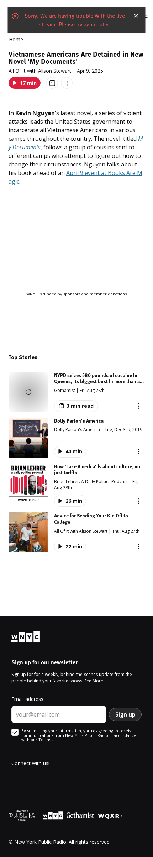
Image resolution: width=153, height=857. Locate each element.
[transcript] (52, 83)
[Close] (136, 16)
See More (93, 681)
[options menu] (67, 83)
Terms (45, 739)
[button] (76, 392)
